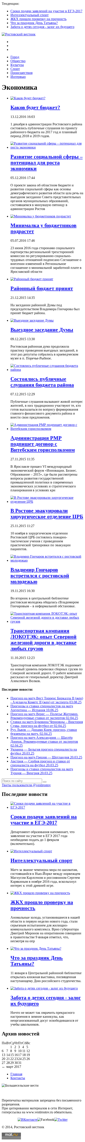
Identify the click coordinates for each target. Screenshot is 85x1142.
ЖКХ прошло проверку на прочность (38, 19)
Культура (17, 65)
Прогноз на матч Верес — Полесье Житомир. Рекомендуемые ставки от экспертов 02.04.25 (44, 716)
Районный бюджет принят (41, 288)
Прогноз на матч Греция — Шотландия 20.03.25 (46, 757)
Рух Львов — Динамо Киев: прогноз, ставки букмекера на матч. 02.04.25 (43, 732)
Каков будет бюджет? (35, 107)
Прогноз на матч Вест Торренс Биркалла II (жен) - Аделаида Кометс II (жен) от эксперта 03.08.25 (46, 700)
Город (14, 57)
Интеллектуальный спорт (29, 15)
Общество (18, 61)
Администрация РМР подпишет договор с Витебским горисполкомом (42, 444)
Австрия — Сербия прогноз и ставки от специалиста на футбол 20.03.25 (40, 763)
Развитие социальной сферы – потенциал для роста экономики (46, 162)
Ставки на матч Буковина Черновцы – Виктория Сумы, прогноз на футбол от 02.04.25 (46, 724)
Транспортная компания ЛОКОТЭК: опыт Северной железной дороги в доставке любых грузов (43, 639)
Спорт (15, 69)
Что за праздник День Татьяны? (34, 23)
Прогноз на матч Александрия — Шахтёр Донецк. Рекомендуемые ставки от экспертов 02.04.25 (44, 741)
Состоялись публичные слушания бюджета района (42, 382)
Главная (16, 1074)
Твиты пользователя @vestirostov (26, 785)
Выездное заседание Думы (41, 330)
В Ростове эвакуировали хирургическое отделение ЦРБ (46, 513)
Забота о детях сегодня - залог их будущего (42, 27)
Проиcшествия (21, 73)
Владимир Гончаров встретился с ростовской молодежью (39, 575)
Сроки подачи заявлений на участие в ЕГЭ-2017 (46, 11)
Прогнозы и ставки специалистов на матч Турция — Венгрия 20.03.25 (41, 771)
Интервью (18, 77)
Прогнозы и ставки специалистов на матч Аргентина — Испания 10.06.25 (41, 708)
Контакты (17, 1078)
